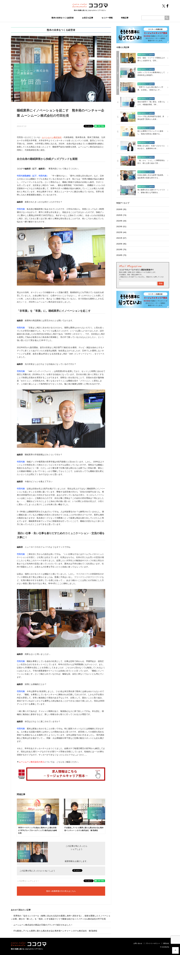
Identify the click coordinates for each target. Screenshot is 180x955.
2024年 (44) (121, 221)
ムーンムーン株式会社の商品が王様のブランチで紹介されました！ (43, 925)
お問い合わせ (137, 943)
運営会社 (166, 943)
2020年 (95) (121, 244)
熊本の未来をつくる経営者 (63, 18)
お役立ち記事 (87, 18)
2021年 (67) (121, 238)
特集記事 (124, 18)
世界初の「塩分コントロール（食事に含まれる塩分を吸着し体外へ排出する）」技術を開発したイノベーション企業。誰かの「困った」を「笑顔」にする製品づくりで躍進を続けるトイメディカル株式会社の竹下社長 (60, 917)
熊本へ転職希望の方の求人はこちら (61, 891)
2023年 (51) (121, 226)
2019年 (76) (121, 249)
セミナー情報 (107, 18)
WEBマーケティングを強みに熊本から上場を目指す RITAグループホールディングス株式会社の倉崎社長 (37, 830)
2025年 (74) (121, 215)
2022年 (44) (121, 232)
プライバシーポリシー (152, 943)
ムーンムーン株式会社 (52, 137)
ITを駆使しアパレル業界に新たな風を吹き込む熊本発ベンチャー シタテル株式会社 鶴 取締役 (55, 931)
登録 (160, 283)
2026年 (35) (121, 209)
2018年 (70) (121, 255)
